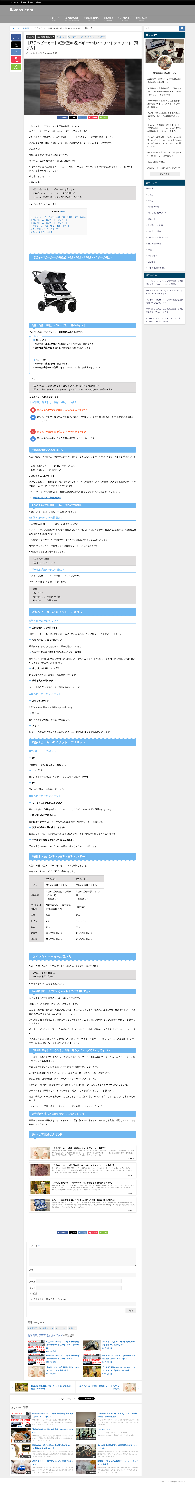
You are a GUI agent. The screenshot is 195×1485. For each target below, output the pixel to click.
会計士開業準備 (154, 243)
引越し (150, 194)
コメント (34, 1245)
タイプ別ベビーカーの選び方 (45, 229)
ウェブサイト (153, 256)
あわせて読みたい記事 (42, 232)
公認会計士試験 (154, 231)
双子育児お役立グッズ (45, 37)
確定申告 (151, 262)
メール (32, 1282)
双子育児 (62, 37)
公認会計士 (150, 219)
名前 (31, 1270)
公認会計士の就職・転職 (158, 237)
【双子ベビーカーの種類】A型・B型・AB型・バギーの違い (58, 217)
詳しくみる (164, 174)
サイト (32, 1288)
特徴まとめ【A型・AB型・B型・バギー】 (50, 226)
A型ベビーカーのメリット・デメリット (49, 220)
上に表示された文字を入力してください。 (49, 1299)
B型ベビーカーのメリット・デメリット (49, 223)
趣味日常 (30, 37)
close (62, 212)
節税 (150, 250)
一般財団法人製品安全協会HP (47, 498)
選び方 (102, 37)
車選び (150, 201)
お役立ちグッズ (77, 37)
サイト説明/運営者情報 (155, 268)
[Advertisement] (82, 243)
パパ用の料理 (153, 207)
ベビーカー (91, 37)
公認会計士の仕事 (155, 225)
